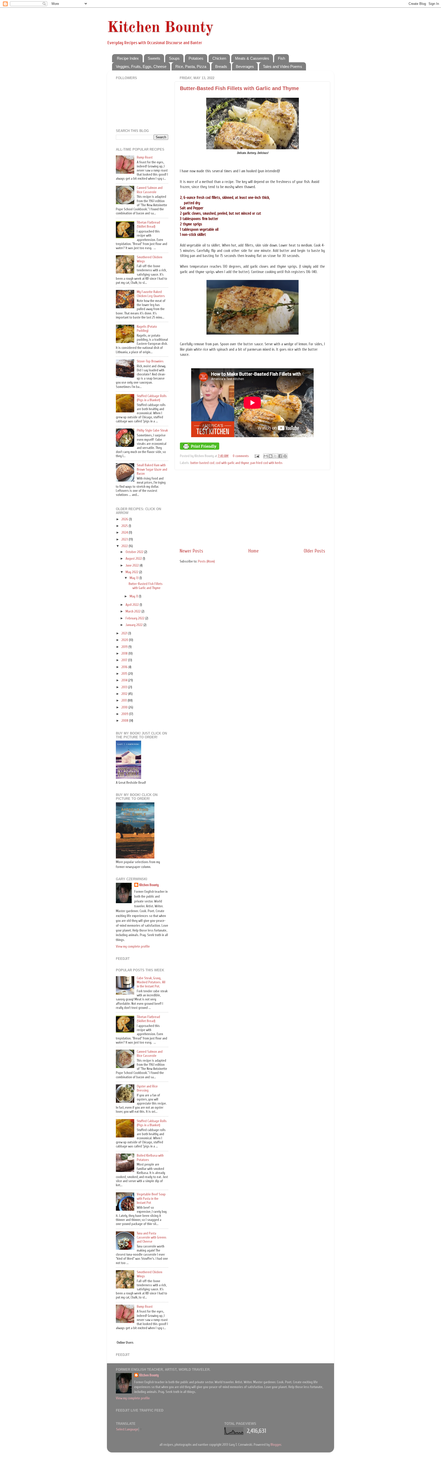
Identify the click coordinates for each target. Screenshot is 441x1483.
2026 (125, 519)
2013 (124, 687)
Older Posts (314, 551)
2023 (125, 539)
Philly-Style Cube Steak (152, 430)
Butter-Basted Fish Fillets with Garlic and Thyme (239, 88)
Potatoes (196, 58)
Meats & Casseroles (252, 58)
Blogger (276, 1445)
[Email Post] (256, 456)
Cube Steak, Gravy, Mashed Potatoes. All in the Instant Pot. (151, 982)
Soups (174, 58)
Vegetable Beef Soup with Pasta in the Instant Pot (151, 1198)
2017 (124, 660)
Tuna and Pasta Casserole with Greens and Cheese (151, 1237)
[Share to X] (275, 456)
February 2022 (135, 618)
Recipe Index (128, 58)
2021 (124, 633)
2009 (125, 714)
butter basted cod (202, 463)
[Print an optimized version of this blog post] (199, 449)
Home (253, 551)
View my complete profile (133, 947)
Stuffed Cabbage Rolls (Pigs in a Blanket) (152, 398)
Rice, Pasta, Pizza (190, 66)
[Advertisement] (252, 509)
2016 (124, 667)
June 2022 (133, 565)
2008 (125, 721)
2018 (124, 654)
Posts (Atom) (206, 561)
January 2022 (134, 625)
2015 (124, 674)
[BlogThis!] (270, 456)
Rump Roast (145, 157)
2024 (125, 533)
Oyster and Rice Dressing (147, 1088)
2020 (125, 640)
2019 (124, 647)
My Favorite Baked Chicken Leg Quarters (151, 294)
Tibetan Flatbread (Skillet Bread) (148, 224)
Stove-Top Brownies (150, 361)
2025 (125, 526)
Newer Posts (191, 551)
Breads (221, 66)
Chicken (219, 58)
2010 (124, 707)
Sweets (154, 58)
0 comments (241, 456)
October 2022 (135, 552)
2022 (125, 546)
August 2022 (134, 559)
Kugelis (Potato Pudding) (147, 329)
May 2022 (132, 572)
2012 (124, 694)
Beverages (245, 66)
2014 (124, 680)
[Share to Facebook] (280, 456)
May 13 (134, 578)
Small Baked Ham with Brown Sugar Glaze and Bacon (152, 469)
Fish (281, 58)
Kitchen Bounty (160, 27)
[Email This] (265, 456)
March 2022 (133, 611)
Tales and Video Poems (282, 66)
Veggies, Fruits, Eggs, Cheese (141, 66)
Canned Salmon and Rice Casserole (150, 190)
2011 (124, 700)
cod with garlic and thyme (232, 463)
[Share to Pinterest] (285, 456)
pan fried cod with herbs (266, 463)
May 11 (134, 596)
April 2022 (133, 605)
